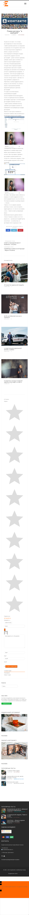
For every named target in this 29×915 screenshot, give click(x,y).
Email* (5, 662)
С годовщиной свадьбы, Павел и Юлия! (17, 815)
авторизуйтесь (7, 618)
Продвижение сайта (12, 873)
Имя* (5, 656)
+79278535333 (4, 848)
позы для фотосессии (19, 811)
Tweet (14, 230)
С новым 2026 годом (13, 770)
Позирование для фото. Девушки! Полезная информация (17, 809)
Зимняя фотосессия (19, 778)
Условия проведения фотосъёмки (10, 859)
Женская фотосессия (19, 783)
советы (21, 226)
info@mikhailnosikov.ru (8, 849)
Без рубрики (21, 34)
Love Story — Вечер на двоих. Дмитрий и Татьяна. (16, 821)
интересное (9, 226)
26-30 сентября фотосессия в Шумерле (13, 316)
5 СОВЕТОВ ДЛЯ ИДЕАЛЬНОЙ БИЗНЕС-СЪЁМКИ (13, 349)
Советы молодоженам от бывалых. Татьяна (12, 243)
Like (8, 230)
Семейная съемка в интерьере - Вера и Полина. (14, 249)
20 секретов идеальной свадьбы (14, 285)
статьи (15, 227)
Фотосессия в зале (12, 782)
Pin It (20, 230)
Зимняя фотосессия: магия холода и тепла (15, 776)
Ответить (3, 897)
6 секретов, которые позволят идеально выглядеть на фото (13, 381)
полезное (15, 226)
